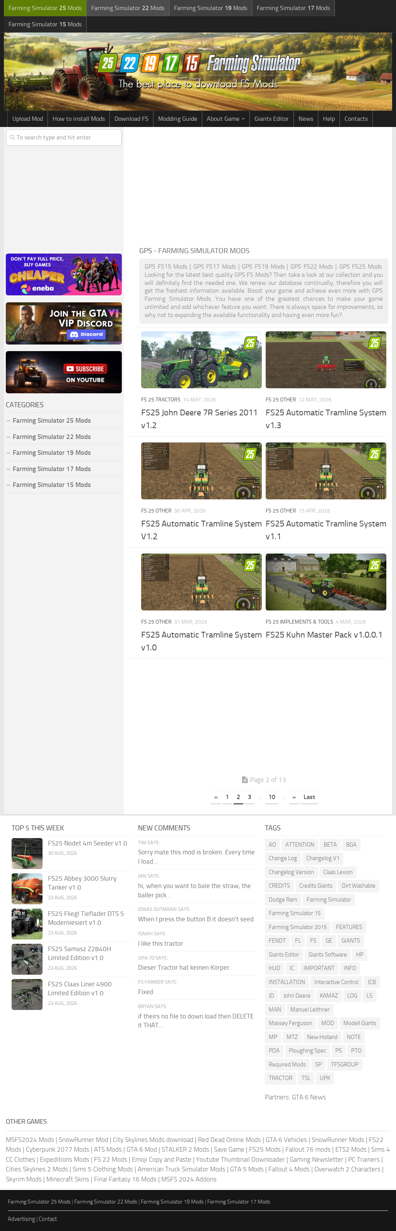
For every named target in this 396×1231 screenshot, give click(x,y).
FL (298, 940)
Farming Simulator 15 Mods (52, 485)
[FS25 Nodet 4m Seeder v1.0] (27, 853)
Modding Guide (177, 118)
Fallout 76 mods (308, 1149)
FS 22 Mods (110, 1159)
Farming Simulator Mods (45, 8)
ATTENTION (299, 844)
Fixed (145, 992)
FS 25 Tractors (161, 399)
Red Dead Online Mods (229, 1140)
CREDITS (279, 885)
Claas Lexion (338, 872)
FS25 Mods (265, 1149)
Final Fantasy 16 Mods (125, 1179)
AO (272, 844)
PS (338, 1050)
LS (369, 995)
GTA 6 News (309, 1097)
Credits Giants (316, 885)
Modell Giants (359, 1023)
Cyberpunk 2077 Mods (57, 1149)
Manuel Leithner (310, 1009)
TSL (306, 1078)
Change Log (283, 858)
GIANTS (350, 940)
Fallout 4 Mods (289, 1169)
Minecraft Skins (67, 1179)
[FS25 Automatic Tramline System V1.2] (201, 470)
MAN (275, 1009)
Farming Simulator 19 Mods (52, 452)
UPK (325, 1078)
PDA (274, 1050)
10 (271, 797)
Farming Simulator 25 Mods (39, 1201)
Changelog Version (291, 872)
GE (329, 940)
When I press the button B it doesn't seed (196, 919)
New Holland (322, 1037)
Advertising (21, 1219)
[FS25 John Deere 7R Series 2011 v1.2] (201, 359)
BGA (351, 844)
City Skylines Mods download (153, 1140)
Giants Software (328, 954)
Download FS (131, 118)
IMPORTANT (319, 968)
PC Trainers (364, 1159)
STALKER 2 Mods (185, 1149)
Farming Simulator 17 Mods (52, 469)
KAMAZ (329, 995)
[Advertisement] (263, 185)
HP (360, 954)
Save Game (229, 1149)
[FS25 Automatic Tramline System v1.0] (201, 582)
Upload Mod (27, 118)
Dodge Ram (283, 899)
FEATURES (349, 927)
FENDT (277, 940)
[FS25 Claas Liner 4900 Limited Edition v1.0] (27, 994)
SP (318, 1064)
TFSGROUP (344, 1064)
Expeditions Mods (64, 1159)
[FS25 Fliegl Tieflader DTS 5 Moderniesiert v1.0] (27, 924)
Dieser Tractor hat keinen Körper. (184, 967)
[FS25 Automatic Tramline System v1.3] (326, 359)
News (306, 118)
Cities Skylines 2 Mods (37, 1169)
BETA (330, 844)
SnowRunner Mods (338, 1140)
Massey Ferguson (290, 1023)
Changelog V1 (323, 858)
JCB (372, 982)
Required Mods (287, 1064)
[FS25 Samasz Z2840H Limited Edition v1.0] (27, 959)
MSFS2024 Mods (30, 1140)
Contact (48, 1219)
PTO (356, 1050)
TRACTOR (280, 1078)
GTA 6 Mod (141, 1149)
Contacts (356, 118)
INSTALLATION (287, 982)
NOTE (354, 1037)
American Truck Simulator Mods (181, 1169)
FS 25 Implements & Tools (299, 622)
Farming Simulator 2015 (298, 927)
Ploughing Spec (307, 1050)
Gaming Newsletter (316, 1159)
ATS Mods (108, 1149)
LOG (352, 995)
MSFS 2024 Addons (189, 1179)
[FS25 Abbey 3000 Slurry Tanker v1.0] (27, 888)
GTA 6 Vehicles (286, 1140)
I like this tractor (160, 943)
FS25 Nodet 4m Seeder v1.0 (87, 843)
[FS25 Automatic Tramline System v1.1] (326, 470)
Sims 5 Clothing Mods (103, 1169)
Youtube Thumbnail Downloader (240, 1159)
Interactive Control (336, 982)
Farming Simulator (329, 899)
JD (271, 995)
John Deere (297, 995)
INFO (350, 968)
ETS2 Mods (351, 1149)
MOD (327, 1023)
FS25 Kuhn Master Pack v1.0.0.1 (324, 635)
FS (313, 940)
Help (329, 118)
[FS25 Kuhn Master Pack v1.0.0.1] (326, 582)
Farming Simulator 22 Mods (52, 437)
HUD (274, 968)
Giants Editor (271, 118)
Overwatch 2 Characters (347, 1169)
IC (292, 968)
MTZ (292, 1037)
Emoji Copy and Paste (161, 1159)
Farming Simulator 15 (295, 913)
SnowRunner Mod (83, 1140)
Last (309, 797)
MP (273, 1037)
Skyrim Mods (24, 1179)
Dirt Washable (359, 885)
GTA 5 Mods (247, 1169)
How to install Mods (79, 118)
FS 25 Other (281, 399)
